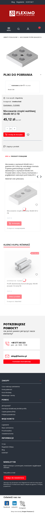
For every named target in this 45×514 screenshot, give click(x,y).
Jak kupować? (6, 406)
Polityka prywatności (8, 414)
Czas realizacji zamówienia (11, 387)
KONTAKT (30, 2)
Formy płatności (7, 389)
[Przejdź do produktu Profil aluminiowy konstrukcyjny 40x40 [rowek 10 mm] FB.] (22, 264)
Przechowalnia (7, 431)
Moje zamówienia (7, 428)
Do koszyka (16, 223)
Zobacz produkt (14, 297)
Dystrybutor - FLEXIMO (11, 105)
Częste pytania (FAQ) (8, 412)
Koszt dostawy (6, 392)
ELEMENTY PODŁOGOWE (9, 37)
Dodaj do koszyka (15, 134)
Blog (13, 2)
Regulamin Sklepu (8, 447)
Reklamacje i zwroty (8, 395)
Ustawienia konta (7, 434)
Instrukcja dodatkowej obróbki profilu (14, 409)
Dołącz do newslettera (15, 478)
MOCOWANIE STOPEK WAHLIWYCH (31, 37)
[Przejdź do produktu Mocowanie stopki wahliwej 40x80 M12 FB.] (22, 195)
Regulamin (20, 2)
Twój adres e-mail (9, 473)
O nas (4, 444)
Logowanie (5, 425)
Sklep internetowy (22, 511)
